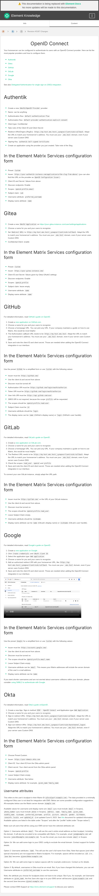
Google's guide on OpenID (40, 545)
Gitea (10, 63)
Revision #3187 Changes (37, 31)
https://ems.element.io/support (42, 887)
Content (74, 23)
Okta (10, 79)
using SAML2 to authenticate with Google (28, 682)
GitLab (10, 71)
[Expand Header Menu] (92, 15)
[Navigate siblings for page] (8, 31)
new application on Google (27, 551)
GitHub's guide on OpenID (40, 317)
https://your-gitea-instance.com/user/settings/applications (63, 224)
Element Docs (73, 3)
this (62, 817)
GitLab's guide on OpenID (39, 437)
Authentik (12, 60)
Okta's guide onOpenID (38, 705)
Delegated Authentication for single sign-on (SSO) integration (36, 85)
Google (11, 75)
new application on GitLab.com (28, 443)
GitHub (11, 68)
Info (24, 23)
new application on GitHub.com (28, 322)
